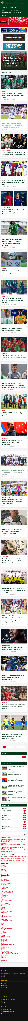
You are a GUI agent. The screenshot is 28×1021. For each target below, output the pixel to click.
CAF (2, 890)
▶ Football (3, 983)
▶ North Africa (4, 985)
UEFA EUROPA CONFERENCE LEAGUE (10, 953)
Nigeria (4, 237)
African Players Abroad (8, 615)
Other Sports (17, 12)
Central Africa (4, 895)
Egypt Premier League (6, 900)
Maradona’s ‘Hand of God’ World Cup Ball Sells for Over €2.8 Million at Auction (13, 561)
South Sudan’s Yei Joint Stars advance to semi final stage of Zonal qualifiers (18, 24)
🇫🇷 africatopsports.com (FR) (7, 1009)
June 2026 (3, 868)
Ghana (3, 527)
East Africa (14, 10)
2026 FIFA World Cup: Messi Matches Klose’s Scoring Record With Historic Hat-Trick (13, 125)
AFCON (3, 410)
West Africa (5, 10)
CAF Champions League (7, 891)
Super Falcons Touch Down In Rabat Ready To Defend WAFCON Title (13, 95)
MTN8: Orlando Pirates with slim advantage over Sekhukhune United (13, 707)
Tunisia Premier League (7, 949)
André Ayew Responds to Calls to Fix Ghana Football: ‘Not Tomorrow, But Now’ (13, 531)
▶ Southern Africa (5, 991)
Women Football (6, 497)
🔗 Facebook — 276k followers (8, 999)
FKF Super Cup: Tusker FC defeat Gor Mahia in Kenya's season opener (18, 22)
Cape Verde (4, 894)
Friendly (3, 908)
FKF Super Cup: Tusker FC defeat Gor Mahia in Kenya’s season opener (13, 472)
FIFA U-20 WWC (5, 903)
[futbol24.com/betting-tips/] (14, 46)
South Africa (5, 702)
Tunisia (3, 948)
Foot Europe (4, 906)
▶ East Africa (4, 989)
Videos (3, 956)
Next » (22, 747)
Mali (2, 924)
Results (3, 935)
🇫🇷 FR (22, 3)
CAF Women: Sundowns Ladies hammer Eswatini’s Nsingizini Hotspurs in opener (12, 736)
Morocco (3, 926)
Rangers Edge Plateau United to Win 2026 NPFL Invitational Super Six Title (14, 590)
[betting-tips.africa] (14, 37)
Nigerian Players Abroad (8, 672)
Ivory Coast (4, 914)
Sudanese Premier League (7, 944)
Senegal (3, 937)
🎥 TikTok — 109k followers (7, 1001)
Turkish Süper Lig (5, 951)
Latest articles (4, 918)
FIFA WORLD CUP (6, 120)
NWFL (2, 931)
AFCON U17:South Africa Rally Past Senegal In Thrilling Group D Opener (14, 300)
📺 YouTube (3, 1002)
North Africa (13, 7)
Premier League (5, 934)
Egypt (2, 899)
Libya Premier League (6, 920)
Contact (15, 1019)
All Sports (3, 884)
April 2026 (3, 870)
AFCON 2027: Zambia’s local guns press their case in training (18, 19)
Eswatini (3, 902)
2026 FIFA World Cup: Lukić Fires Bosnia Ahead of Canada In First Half (13, 182)
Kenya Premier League (6, 916)
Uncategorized (4, 955)
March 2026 (4, 872)
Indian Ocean (4, 912)
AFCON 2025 (4, 878)
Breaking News (4, 887)
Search (3, 833)
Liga (2, 922)
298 (18, 747)
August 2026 (4, 865)
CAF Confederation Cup (9, 55)
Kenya (2, 915)
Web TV (4, 15)
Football (4, 7)
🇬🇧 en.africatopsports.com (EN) (8, 1011)
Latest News (5, 556)
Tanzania (3, 945)
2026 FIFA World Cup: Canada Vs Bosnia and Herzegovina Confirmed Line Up (13, 212)
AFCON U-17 (5, 296)
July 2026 (3, 866)
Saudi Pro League (5, 936)
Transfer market (6, 645)
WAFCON (4, 91)
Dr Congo (3, 896)
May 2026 (3, 869)
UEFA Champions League (7, 952)
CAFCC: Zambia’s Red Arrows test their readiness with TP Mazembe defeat (16, 18)
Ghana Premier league (6, 911)
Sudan (2, 943)
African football (5, 880)
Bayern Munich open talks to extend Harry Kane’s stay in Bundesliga (16, 21)
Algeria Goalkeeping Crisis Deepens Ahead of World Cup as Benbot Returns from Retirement (13, 385)
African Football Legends (7, 882)
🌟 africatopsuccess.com (6, 1013)
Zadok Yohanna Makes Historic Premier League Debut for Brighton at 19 (13, 677)
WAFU (2, 959)
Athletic (3, 886)
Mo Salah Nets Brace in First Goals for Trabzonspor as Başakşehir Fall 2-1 (12, 620)
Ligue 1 (3, 923)
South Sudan (4, 940)
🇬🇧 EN (25, 3)
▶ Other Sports (4, 993)
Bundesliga (5, 438)
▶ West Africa (4, 987)
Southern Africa (7, 12)
